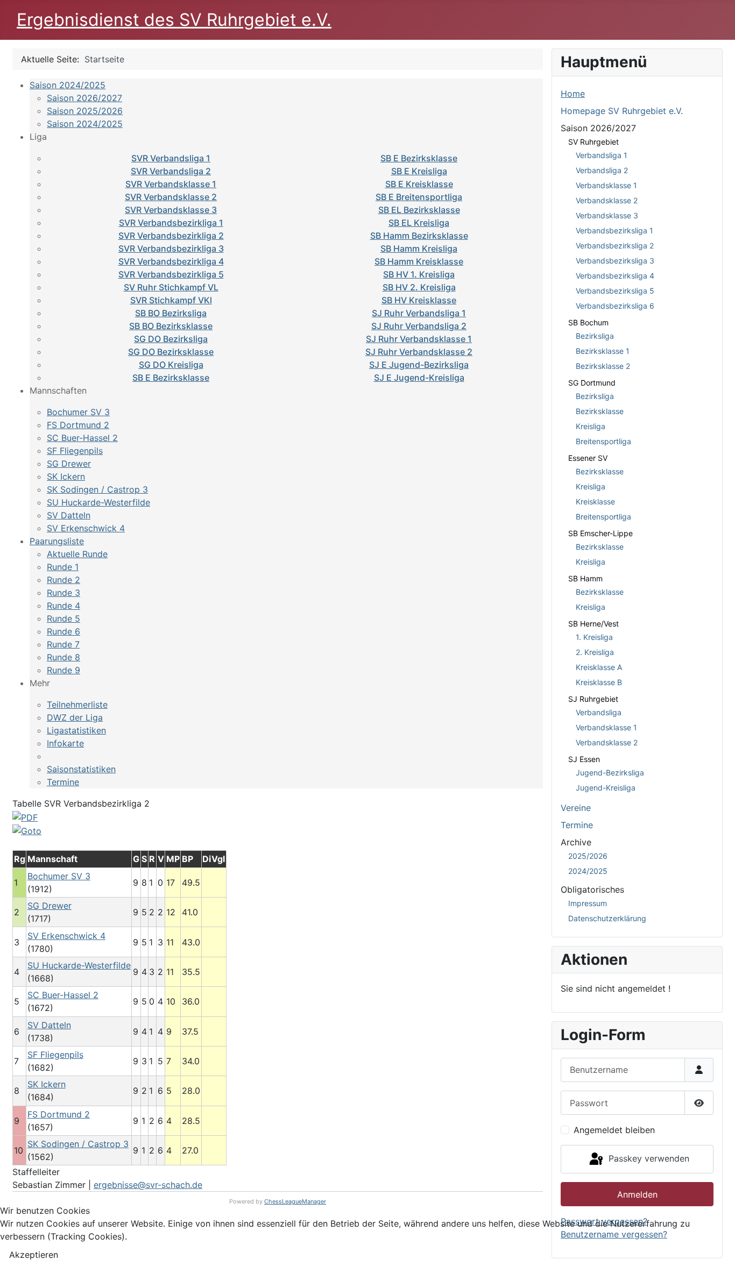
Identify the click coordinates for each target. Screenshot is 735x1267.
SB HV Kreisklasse (418, 300)
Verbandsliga (598, 712)
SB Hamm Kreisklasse (418, 261)
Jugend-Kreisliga (605, 787)
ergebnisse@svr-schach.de (148, 1184)
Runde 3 (63, 592)
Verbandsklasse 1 (606, 185)
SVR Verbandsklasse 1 (170, 184)
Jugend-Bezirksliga (610, 772)
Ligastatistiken (76, 730)
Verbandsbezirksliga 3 (615, 260)
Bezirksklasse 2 (603, 366)
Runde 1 (63, 566)
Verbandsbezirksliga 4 (615, 275)
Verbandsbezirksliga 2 (615, 245)
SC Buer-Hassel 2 (82, 437)
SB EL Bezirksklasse (419, 209)
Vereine (576, 807)
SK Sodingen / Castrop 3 (97, 489)
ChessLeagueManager (295, 1201)
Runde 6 (63, 631)
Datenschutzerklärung (607, 918)
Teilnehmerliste (77, 704)
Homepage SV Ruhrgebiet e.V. (622, 110)
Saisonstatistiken (81, 769)
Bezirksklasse (600, 411)
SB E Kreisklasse (419, 184)
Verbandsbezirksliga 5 (615, 290)
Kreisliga (590, 426)
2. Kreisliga (595, 652)
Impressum (587, 903)
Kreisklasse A (599, 667)
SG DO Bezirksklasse (171, 351)
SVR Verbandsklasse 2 (171, 196)
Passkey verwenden (647, 1158)
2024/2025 (587, 870)
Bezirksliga (595, 335)
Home (573, 93)
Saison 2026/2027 (84, 97)
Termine (63, 782)
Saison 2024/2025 (67, 85)
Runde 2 (63, 579)
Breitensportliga (603, 441)
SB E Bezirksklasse (418, 158)
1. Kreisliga (594, 637)
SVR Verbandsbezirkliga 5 (171, 274)
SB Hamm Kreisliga (418, 248)
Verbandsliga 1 (601, 155)
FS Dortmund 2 (78, 424)
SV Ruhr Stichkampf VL (171, 287)
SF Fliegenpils (75, 450)
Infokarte (65, 743)
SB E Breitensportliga (419, 196)
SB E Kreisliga (419, 171)
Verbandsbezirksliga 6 (615, 305)
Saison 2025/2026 (85, 110)
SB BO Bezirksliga (171, 313)
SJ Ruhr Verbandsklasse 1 (419, 338)
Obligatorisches (592, 889)
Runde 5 (63, 618)
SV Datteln (68, 515)
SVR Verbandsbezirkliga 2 (171, 235)
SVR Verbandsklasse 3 (171, 209)
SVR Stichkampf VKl (171, 300)
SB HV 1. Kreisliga (419, 274)
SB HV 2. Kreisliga (419, 287)
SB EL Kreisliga (418, 222)
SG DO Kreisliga (171, 364)
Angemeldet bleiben (614, 1129)
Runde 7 (63, 644)
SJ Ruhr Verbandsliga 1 (419, 313)
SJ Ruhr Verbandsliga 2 (419, 326)
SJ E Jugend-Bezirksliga (419, 364)
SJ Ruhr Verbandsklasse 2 (418, 351)
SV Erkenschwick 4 (86, 528)
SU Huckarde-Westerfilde (98, 502)
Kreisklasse (595, 501)
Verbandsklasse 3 (607, 215)
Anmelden (637, 1194)
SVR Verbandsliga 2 (171, 171)
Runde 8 (63, 657)
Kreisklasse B (599, 682)
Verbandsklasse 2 (607, 200)
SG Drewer (69, 463)
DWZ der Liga (75, 717)
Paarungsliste (57, 541)
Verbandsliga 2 (602, 170)
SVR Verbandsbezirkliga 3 (171, 248)
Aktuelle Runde (77, 554)
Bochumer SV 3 (78, 412)
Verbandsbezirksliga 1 (614, 230)
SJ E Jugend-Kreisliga (419, 377)
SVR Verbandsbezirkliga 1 (171, 222)
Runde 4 (63, 605)
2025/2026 (587, 855)
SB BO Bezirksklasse (171, 326)
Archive (576, 842)
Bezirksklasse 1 (603, 350)
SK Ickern (66, 476)
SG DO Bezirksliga (171, 338)
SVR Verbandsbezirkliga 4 (171, 261)
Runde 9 (63, 670)
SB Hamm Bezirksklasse (419, 235)
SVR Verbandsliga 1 (170, 158)
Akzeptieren (33, 1254)
